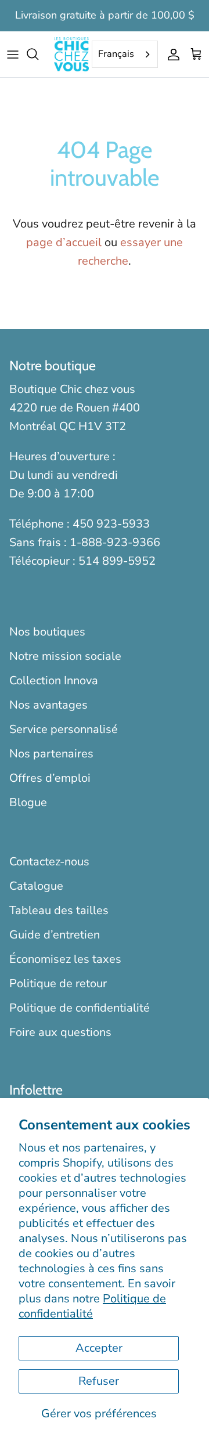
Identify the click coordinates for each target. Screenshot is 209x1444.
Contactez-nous (49, 861)
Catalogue (36, 886)
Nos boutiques (47, 632)
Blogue (28, 802)
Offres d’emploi (50, 778)
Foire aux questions (60, 1032)
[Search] (38, 54)
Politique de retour (58, 983)
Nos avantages (48, 705)
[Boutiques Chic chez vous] (71, 54)
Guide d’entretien (54, 935)
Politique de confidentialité (92, 1306)
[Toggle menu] (13, 54)
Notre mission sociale (65, 656)
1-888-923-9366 (115, 542)
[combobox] (125, 54)
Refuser (98, 1381)
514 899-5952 (117, 561)
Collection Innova (53, 680)
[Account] (170, 54)
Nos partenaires (51, 753)
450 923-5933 (111, 524)
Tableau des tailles (59, 910)
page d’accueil (64, 242)
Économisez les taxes (65, 959)
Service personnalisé (63, 729)
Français (116, 54)
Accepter (98, 1348)
